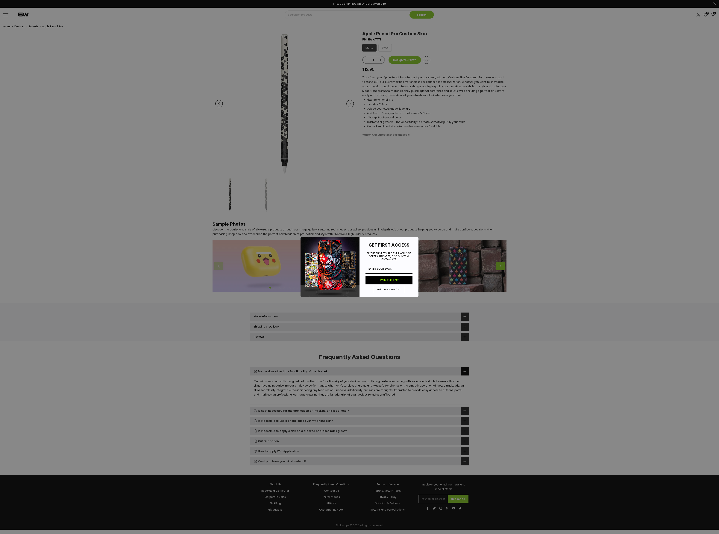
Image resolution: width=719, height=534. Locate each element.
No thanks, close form (389, 289)
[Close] (413, 241)
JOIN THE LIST (389, 280)
